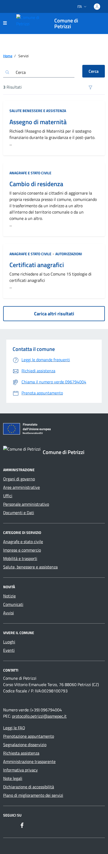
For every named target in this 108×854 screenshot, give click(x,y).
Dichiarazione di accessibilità (28, 787)
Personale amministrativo (26, 504)
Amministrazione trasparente (29, 761)
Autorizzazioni (68, 254)
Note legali (12, 778)
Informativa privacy (20, 770)
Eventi (9, 650)
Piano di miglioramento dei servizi (33, 795)
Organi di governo (19, 479)
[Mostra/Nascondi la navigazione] (5, 23)
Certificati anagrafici (36, 265)
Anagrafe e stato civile (30, 173)
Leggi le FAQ (14, 728)
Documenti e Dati (18, 512)
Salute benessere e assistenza (37, 110)
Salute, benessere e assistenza (30, 567)
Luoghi (9, 642)
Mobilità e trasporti (20, 558)
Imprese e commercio (22, 550)
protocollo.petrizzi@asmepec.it (39, 716)
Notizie (9, 596)
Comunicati (13, 604)
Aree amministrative (21, 487)
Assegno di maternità (38, 122)
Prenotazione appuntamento (28, 736)
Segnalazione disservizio (24, 744)
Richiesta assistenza (21, 753)
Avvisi (8, 613)
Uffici (7, 496)
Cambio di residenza (36, 184)
